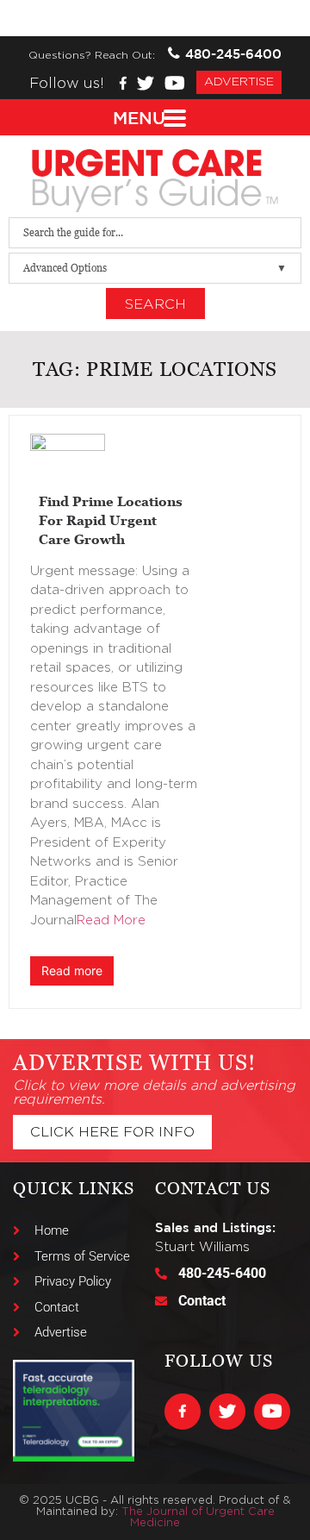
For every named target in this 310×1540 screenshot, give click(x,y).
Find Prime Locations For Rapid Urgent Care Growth (111, 520)
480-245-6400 (233, 54)
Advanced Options (65, 267)
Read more (71, 970)
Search (155, 304)
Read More (111, 920)
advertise (239, 82)
